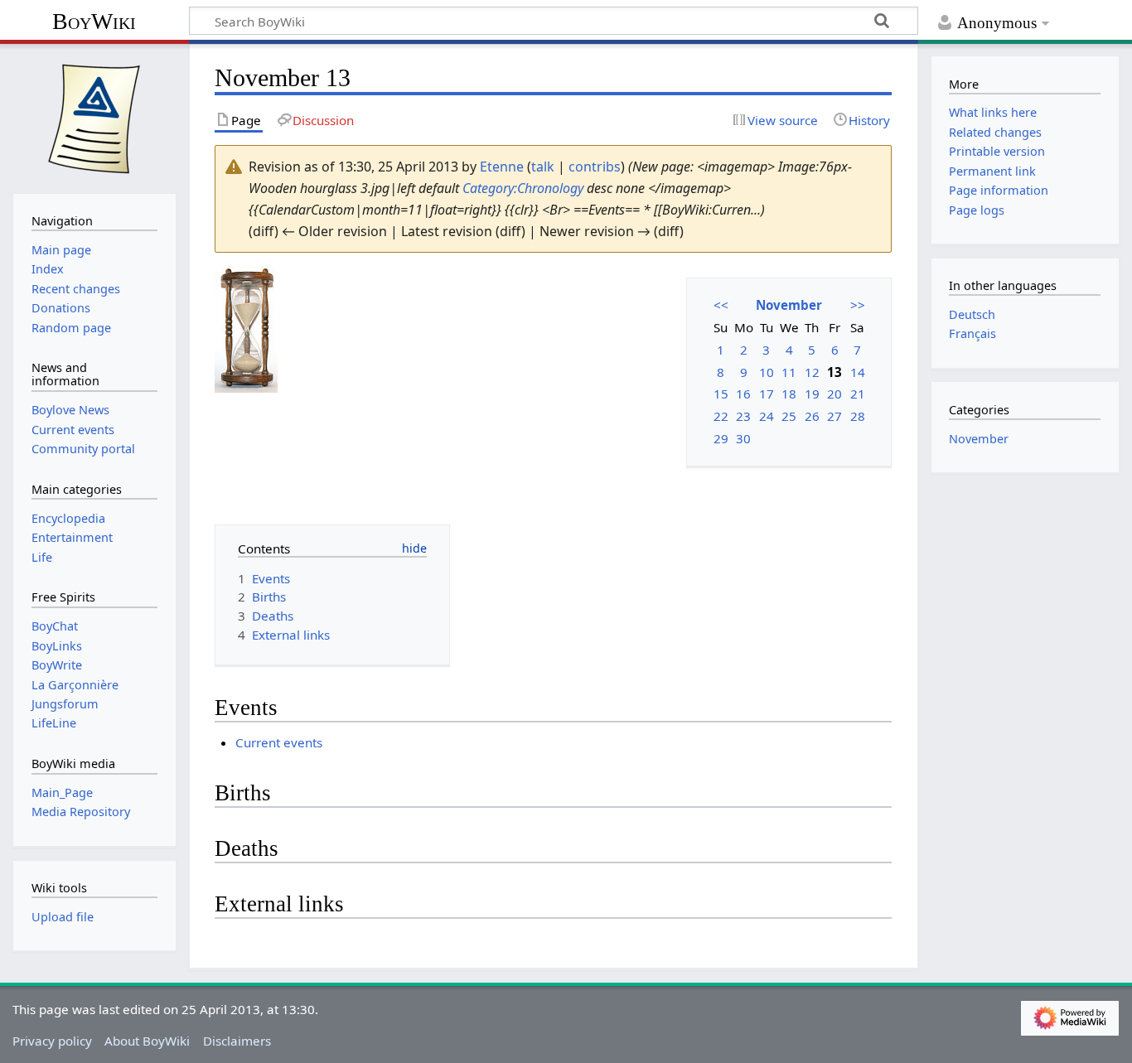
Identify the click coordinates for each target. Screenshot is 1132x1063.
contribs (594, 166)
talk (542, 166)
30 (743, 438)
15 (721, 393)
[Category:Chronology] (246, 327)
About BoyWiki (147, 1040)
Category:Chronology (522, 188)
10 (766, 372)
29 (721, 438)
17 (766, 393)
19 (812, 393)
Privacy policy (52, 1040)
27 (834, 416)
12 (812, 372)
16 (743, 393)
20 (834, 393)
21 (857, 393)
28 (857, 416)
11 (788, 372)
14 (857, 372)
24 (766, 416)
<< (721, 305)
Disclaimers (237, 1040)
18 (788, 393)
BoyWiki (94, 21)
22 (721, 416)
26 (812, 416)
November (789, 305)
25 (788, 416)
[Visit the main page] (94, 117)
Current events (278, 742)
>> (857, 305)
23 (743, 416)
